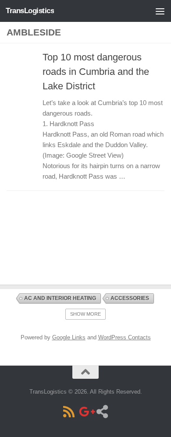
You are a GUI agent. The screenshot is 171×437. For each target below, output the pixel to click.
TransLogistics (30, 11)
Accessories (129, 298)
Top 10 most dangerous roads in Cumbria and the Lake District (96, 72)
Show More (85, 314)
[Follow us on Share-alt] (102, 411)
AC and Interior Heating (60, 298)
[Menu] (160, 11)
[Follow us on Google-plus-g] (85, 411)
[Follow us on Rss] (68, 411)
